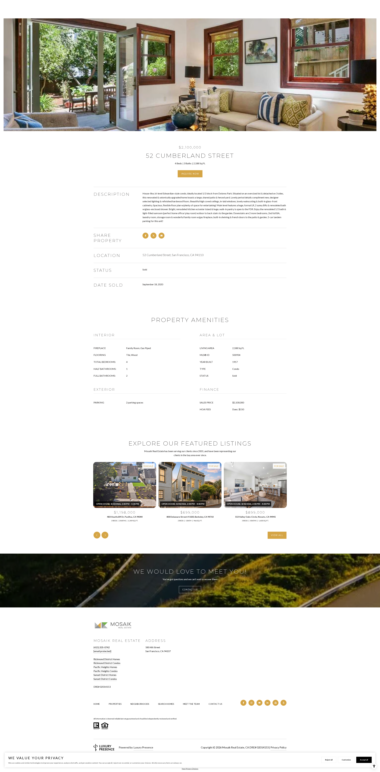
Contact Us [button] (190, 589)
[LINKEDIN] (267, 703)
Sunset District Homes (105, 674)
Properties (115, 704)
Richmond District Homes (107, 659)
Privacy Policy (278, 747)
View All (277, 535)
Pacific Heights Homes (105, 667)
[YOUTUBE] (259, 703)
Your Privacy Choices (190, 769)
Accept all (364, 760)
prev (97, 535)
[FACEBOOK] (243, 703)
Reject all (328, 760)
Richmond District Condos (107, 663)
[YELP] (283, 703)
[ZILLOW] (275, 703)
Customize (346, 760)
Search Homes (166, 704)
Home (97, 704)
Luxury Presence (143, 747)
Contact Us (215, 704)
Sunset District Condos (105, 678)
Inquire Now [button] (190, 173)
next (105, 535)
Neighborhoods (139, 704)
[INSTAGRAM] (251, 703)
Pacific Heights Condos (106, 671)
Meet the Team (191, 704)
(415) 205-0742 (102, 647)
